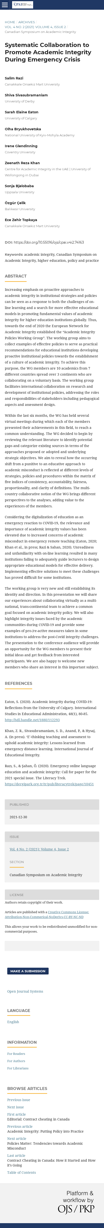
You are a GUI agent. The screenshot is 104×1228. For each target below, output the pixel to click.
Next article (16, 1138)
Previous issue (18, 1099)
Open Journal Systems (25, 991)
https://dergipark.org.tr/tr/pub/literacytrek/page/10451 (49, 784)
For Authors (16, 1061)
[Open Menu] (5, 5)
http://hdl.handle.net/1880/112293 (32, 720)
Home (10, 22)
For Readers (16, 1053)
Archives (26, 22)
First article (16, 1114)
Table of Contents (21, 1172)
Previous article (20, 1126)
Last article (16, 1155)
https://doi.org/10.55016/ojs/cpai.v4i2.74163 (49, 242)
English (13, 1021)
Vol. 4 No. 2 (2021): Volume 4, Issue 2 (35, 27)
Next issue (15, 1107)
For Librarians (18, 1068)
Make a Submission (27, 971)
